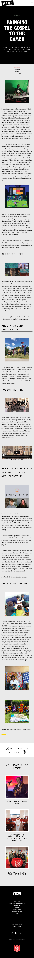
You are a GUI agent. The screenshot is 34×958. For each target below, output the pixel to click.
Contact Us (17, 905)
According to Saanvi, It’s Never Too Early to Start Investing (17, 838)
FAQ (17, 913)
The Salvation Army (17, 948)
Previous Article (19, 748)
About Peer (17, 901)
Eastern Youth (17, 922)
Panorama (17, 15)
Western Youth (17, 926)
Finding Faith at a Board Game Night (17, 873)
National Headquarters (17, 918)
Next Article (15, 752)
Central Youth (17, 920)
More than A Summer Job (17, 802)
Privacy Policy (17, 911)
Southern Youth (17, 924)
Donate (17, 907)
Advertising (17, 909)
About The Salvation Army (17, 903)
